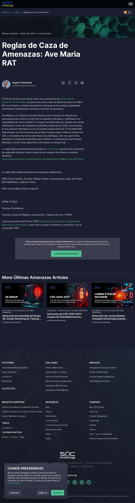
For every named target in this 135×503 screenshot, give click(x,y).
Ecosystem (8, 388)
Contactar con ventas (66, 254)
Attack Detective (9, 372)
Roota (48, 434)
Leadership (94, 420)
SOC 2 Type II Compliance (100, 434)
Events (48, 411)
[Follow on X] (76, 83)
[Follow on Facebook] (70, 83)
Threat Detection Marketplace (15, 368)
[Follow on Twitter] (82, 482)
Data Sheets (51, 416)
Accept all (57, 493)
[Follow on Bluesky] (89, 482)
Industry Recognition (98, 416)
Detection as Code (54, 429)
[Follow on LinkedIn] (63, 83)
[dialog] (36, 481)
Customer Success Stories (57, 425)
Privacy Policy (14, 483)
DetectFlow (7, 381)
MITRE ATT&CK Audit (98, 372)
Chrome (5, 437)
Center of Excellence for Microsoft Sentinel (20, 407)
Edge (22, 437)
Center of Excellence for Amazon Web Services (22, 411)
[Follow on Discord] (82, 83)
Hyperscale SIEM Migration (57, 390)
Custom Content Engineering (101, 376)
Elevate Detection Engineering (58, 381)
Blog (17, 12)
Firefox (14, 437)
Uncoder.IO (7, 428)
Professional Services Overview (102, 368)
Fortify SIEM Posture (54, 368)
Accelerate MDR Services (56, 385)
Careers (92, 425)
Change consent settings (34, 463)
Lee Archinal (53, 149)
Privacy (92, 429)
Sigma (48, 438)
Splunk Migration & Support (14, 416)
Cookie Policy (58, 463)
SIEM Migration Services (99, 381)
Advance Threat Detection (57, 376)
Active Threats (52, 420)
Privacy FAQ (87, 466)
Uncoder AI (7, 376)
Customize (14, 493)
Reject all (43, 493)
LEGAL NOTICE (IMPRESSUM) (99, 463)
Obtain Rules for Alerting (56, 372)
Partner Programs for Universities (103, 438)
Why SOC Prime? (96, 407)
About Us (93, 411)
